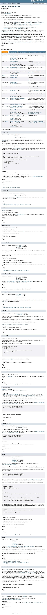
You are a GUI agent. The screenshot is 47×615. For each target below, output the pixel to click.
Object (11, 59)
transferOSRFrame (14, 109)
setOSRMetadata (13, 104)
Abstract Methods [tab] (32, 52)
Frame (7, 98)
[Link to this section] (12, 49)
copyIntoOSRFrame (14, 55)
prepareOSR (12, 86)
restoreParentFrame (14, 93)
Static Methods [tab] (12, 52)
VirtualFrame (13, 57)
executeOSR (12, 67)
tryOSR (11, 115)
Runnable (12, 118)
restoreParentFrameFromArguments (17, 98)
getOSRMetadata (13, 75)
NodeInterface (5, 9)
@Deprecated (4, 389)
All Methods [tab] (5, 52)
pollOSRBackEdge (13, 77)
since (9, 389)
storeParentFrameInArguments (16, 106)
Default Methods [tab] (42, 52)
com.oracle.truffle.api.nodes (6, 3)
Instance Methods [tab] (22, 52)
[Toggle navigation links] (2, 1)
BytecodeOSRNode (16, 3)
